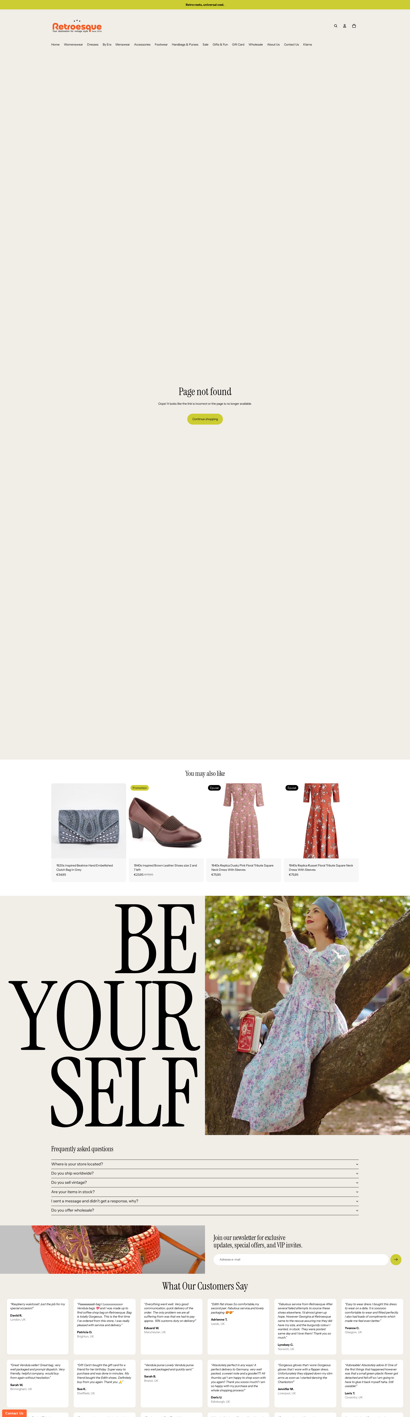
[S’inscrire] (395, 1259)
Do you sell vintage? (69, 1182)
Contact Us (14, 1413)
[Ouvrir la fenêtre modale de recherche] (335, 26)
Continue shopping (205, 419)
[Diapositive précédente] (57, 821)
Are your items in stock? (73, 1192)
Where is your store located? (77, 1164)
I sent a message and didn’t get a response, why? (94, 1201)
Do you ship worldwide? (72, 1173)
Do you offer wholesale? (72, 1210)
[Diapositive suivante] (119, 821)
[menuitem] (55, 44)
